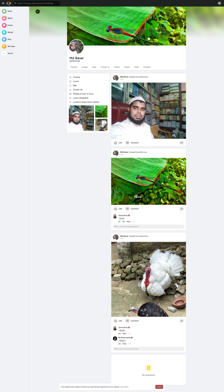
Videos (127, 67)
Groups (85, 67)
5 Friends (76, 77)
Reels (137, 67)
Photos (117, 67)
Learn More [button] (124, 387)
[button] (36, 3)
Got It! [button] (159, 387)
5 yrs (121, 79)
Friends (105, 67)
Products (147, 67)
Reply (128, 221)
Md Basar (124, 77)
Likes (94, 67)
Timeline (74, 67)
